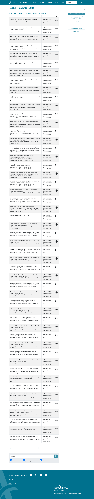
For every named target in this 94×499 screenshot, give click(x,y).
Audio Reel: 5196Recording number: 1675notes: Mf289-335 (47, 115)
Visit (30, 2)
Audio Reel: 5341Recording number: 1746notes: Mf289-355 (47, 251)
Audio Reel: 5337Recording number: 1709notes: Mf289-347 (47, 166)
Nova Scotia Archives (20, 2)
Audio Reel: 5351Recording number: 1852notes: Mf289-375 (47, 430)
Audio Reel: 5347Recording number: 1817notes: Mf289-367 (47, 362)
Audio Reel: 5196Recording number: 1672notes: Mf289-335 (47, 107)
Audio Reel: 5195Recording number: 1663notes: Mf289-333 (47, 81)
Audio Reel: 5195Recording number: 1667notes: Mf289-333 (47, 98)
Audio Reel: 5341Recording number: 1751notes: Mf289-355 (47, 277)
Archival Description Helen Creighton (76, 17)
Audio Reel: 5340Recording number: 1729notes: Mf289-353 (47, 209)
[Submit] (56, 456)
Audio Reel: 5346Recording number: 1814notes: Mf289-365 (47, 354)
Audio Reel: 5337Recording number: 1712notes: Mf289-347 (47, 183)
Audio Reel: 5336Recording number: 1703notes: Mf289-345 (47, 149)
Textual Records (77, 31)
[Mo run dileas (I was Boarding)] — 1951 (19, 215)
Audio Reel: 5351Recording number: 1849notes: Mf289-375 (47, 422)
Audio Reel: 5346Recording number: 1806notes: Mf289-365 (47, 337)
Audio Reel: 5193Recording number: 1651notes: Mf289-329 (47, 73)
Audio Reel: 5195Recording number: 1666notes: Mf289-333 (47, 90)
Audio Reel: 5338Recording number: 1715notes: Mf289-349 (47, 200)
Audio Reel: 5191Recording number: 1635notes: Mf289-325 (47, 30)
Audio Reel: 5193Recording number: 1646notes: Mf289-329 (47, 47)
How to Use (77, 22)
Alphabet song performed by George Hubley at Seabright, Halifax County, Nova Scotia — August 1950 (24, 20)
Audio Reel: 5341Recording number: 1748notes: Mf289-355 (47, 260)
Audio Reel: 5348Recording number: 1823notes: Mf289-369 (47, 371)
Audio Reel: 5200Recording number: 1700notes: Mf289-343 (47, 141)
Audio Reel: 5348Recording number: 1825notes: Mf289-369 (47, 379)
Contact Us (11, 479)
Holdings (57, 2)
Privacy (56, 490)
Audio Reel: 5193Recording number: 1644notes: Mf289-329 (47, 39)
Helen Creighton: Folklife (76, 14)
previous (12, 448)
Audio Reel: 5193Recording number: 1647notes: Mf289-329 (47, 56)
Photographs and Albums (76, 28)
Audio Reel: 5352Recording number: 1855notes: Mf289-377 (47, 439)
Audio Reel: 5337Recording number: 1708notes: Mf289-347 (47, 158)
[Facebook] (30, 475)
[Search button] (78, 2)
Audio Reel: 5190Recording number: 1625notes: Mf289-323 (47, 22)
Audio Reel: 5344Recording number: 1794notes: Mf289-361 (47, 328)
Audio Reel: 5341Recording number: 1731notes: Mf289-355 (47, 217)
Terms (62, 490)
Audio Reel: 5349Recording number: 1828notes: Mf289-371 (47, 388)
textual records (46, 461)
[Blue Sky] (46, 475)
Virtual (50, 2)
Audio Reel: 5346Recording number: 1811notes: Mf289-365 (47, 345)
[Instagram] (36, 475)
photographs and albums (32, 461)
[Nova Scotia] (61, 487)
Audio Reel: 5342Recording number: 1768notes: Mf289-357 (47, 285)
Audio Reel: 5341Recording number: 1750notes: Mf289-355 (47, 269)
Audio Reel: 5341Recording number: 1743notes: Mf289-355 (47, 243)
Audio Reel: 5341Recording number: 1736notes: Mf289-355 (47, 226)
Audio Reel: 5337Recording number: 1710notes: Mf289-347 (47, 175)
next (56, 448)
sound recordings (17, 461)
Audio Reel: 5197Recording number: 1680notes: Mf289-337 (47, 124)
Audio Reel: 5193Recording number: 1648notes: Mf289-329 (47, 64)
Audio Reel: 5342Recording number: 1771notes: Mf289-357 (47, 311)
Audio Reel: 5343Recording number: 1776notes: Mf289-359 (47, 320)
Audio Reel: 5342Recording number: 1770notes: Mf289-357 (47, 302)
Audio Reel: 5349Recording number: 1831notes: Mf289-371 (47, 396)
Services (35, 2)
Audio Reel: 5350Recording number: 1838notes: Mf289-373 (47, 405)
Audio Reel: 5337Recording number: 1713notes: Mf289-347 (47, 192)
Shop (62, 2)
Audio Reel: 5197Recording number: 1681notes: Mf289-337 (47, 132)
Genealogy (43, 2)
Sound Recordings (76, 25)
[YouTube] (41, 475)
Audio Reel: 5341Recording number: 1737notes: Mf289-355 (47, 234)
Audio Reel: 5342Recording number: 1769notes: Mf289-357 (47, 294)
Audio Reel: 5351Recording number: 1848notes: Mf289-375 (47, 413)
